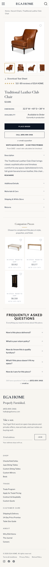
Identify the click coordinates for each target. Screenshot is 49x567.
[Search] (46, 4)
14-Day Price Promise (12, 517)
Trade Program (9, 489)
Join (40, 437)
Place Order (24, 126)
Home (7, 11)
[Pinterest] (14, 561)
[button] (24, 155)
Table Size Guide (9, 521)
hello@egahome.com (11, 412)
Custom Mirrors (9, 473)
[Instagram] (4, 561)
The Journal (7, 538)
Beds (5, 476)
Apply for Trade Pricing (12, 493)
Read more (9, 175)
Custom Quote (9, 501)
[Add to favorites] (40, 26)
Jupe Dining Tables (10, 465)
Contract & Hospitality (12, 497)
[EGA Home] (24, 3)
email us (25, 383)
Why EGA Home (9, 534)
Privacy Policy (24, 557)
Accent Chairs (16, 11)
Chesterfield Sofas (10, 461)
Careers (6, 542)
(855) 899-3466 (36, 381)
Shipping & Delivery (11, 513)
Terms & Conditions (10, 557)
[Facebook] (9, 561)
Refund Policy (37, 557)
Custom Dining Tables (11, 469)
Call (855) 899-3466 (24, 135)
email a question (25, 141)
